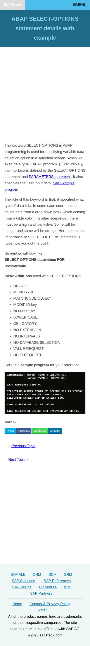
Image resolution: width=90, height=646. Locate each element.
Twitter (10, 430)
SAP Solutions (23, 581)
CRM (37, 574)
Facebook (24, 430)
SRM (68, 574)
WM (67, 587)
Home (17, 604)
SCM (52, 574)
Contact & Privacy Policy (49, 604)
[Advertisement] (45, 95)
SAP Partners (41, 593)
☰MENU (80, 5)
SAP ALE (17, 574)
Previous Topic (23, 446)
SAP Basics (21, 587)
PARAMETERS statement (50, 177)
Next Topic (17, 460)
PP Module (48, 587)
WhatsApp (40, 430)
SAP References (57, 581)
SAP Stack (12, 5)
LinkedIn (55, 430)
